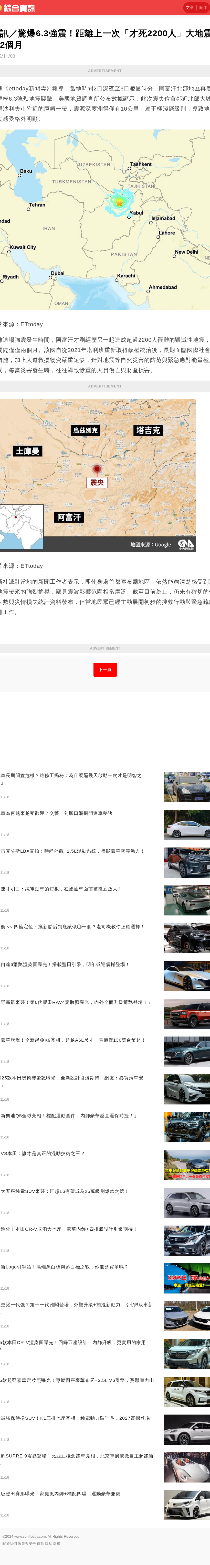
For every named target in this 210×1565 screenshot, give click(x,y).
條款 (40, 1544)
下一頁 (105, 669)
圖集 (203, 7)
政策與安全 (27, 1544)
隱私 (48, 1544)
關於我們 (10, 1544)
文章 (190, 7)
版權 (56, 1544)
